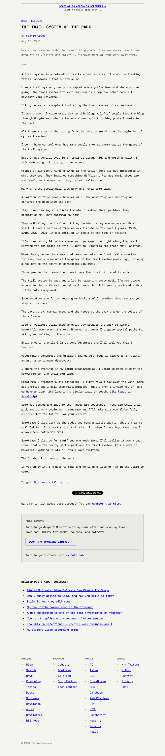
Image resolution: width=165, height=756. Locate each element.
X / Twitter (130, 664)
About (30, 709)
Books (30, 692)
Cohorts (63, 664)
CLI (92, 676)
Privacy (127, 681)
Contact (127, 676)
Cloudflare (98, 681)
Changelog (33, 681)
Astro (94, 670)
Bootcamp (64, 670)
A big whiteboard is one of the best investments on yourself (74, 613)
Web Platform (99, 698)
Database (96, 692)
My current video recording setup (52, 629)
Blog (29, 664)
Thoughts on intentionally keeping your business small (69, 624)
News (29, 676)
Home (24, 21)
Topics (31, 687)
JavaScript (29, 396)
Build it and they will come (48, 601)
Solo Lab (77, 555)
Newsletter (34, 715)
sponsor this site (106, 503)
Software (32, 698)
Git (92, 704)
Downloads (33, 704)
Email (126, 687)
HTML (93, 709)
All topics (60, 482)
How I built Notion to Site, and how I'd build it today (70, 596)
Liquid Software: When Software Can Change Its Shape (68, 590)
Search (31, 670)
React (122, 391)
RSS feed (32, 720)
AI (91, 664)
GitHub (126, 670)
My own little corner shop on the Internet (60, 607)
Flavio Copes (35, 35)
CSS (92, 687)
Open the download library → (50, 541)
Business (36, 21)
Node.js (95, 726)
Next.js (95, 720)
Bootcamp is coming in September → (82, 6)
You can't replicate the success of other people (65, 618)
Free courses (67, 687)
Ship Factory (67, 681)
